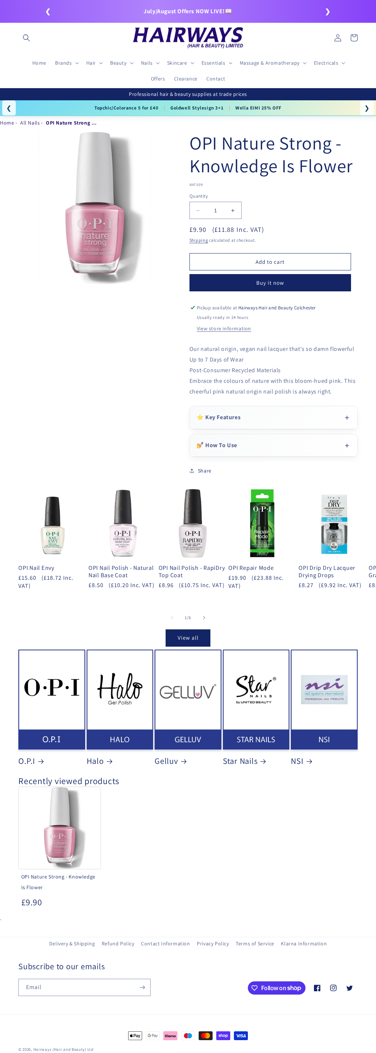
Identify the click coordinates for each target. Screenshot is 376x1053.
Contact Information (165, 943)
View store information (224, 328)
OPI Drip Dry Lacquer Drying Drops (327, 571)
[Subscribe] (142, 987)
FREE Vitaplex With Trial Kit (122, 108)
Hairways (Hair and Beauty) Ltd (63, 1049)
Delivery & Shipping (72, 943)
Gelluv (166, 761)
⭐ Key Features (218, 417)
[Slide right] (204, 618)
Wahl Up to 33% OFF (54, 108)
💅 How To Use (216, 445)
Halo (95, 761)
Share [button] (205, 470)
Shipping (198, 240)
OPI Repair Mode (251, 567)
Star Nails (240, 761)
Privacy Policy (213, 943)
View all (188, 637)
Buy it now (270, 282)
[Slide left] (172, 618)
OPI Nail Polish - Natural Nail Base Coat (121, 571)
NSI (297, 761)
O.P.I (26, 761)
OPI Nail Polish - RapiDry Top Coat (192, 571)
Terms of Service (255, 943)
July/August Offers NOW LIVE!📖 (188, 11)
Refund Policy (118, 943)
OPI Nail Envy (36, 567)
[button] (26, 38)
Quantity (198, 196)
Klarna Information (304, 943)
